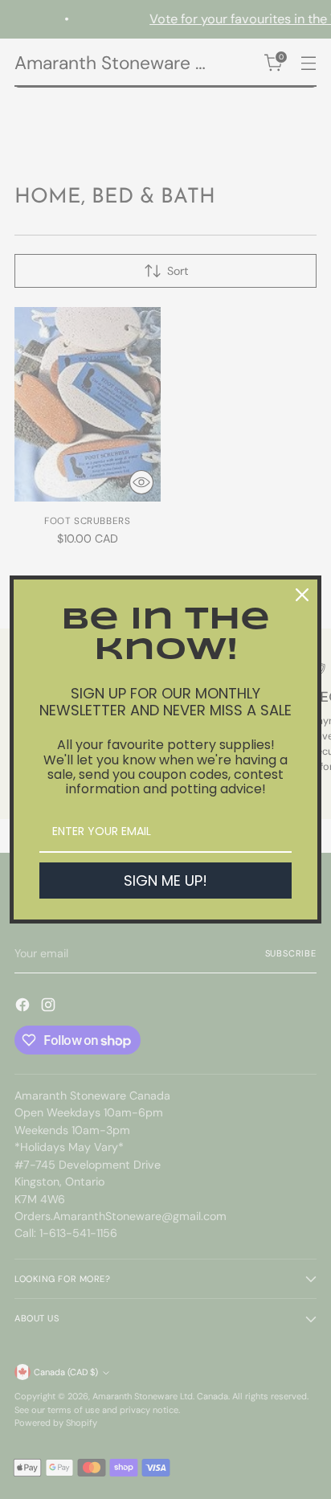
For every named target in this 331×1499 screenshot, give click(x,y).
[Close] (302, 594)
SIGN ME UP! (165, 880)
